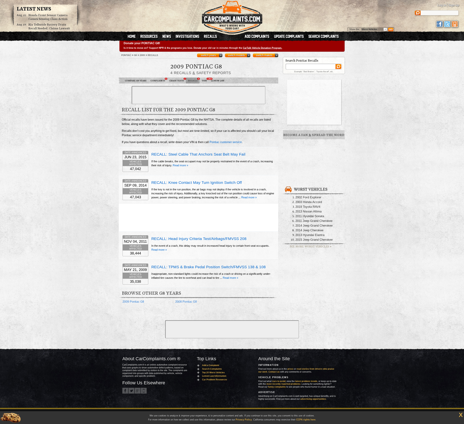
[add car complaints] (259, 37)
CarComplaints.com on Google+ (137, 391)
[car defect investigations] (189, 37)
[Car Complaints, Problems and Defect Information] (232, 16)
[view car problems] (133, 37)
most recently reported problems (283, 384)
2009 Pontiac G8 (133, 301)
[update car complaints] (290, 37)
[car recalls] (210, 37)
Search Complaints (212, 369)
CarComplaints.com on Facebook (125, 391)
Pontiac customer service (226, 142)
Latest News (34, 9)
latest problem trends (306, 381)
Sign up (453, 5)
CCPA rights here (305, 419)
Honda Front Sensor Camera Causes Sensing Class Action (48, 17)
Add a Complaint (210, 365)
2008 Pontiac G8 (186, 301)
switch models (236, 55)
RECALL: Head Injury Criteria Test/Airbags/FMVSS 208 (198, 239)
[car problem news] (168, 37)
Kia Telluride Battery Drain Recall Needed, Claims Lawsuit (49, 26)
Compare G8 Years (135, 80)
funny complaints (277, 387)
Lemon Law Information (214, 376)
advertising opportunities (313, 399)
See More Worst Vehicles (310, 246)
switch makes (264, 55)
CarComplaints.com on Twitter (131, 391)
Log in (441, 5)
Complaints (158, 80)
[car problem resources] (150, 37)
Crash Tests (177, 80)
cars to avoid (278, 381)
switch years (208, 55)
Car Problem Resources (214, 379)
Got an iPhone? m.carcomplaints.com (144, 391)
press (290, 369)
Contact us (274, 372)
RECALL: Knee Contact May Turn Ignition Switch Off (196, 182)
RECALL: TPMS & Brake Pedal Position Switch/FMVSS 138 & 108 (208, 267)
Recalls (193, 80)
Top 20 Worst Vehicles (213, 372)
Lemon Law (217, 80)
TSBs (205, 80)
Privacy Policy (244, 419)
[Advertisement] (198, 95)
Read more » (180, 165)
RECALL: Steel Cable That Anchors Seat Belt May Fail (198, 154)
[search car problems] (325, 37)
